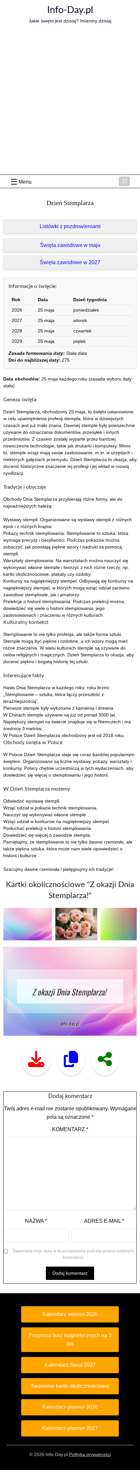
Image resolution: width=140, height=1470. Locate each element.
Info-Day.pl (70, 10)
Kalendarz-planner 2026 (70, 1407)
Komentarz (70, 1129)
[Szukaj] (124, 181)
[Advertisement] (70, 101)
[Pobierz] (36, 1059)
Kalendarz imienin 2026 (70, 1314)
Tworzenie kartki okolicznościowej (70, 1386)
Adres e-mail (104, 1221)
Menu (25, 182)
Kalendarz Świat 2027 (70, 1365)
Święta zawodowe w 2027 (70, 262)
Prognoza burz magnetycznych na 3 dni (70, 1340)
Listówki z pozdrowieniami (70, 226)
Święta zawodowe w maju (70, 245)
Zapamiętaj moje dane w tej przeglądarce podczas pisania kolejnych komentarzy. (73, 1254)
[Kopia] (71, 1059)
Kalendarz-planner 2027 (70, 1428)
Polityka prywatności (90, 1454)
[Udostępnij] (105, 1059)
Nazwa (36, 1221)
